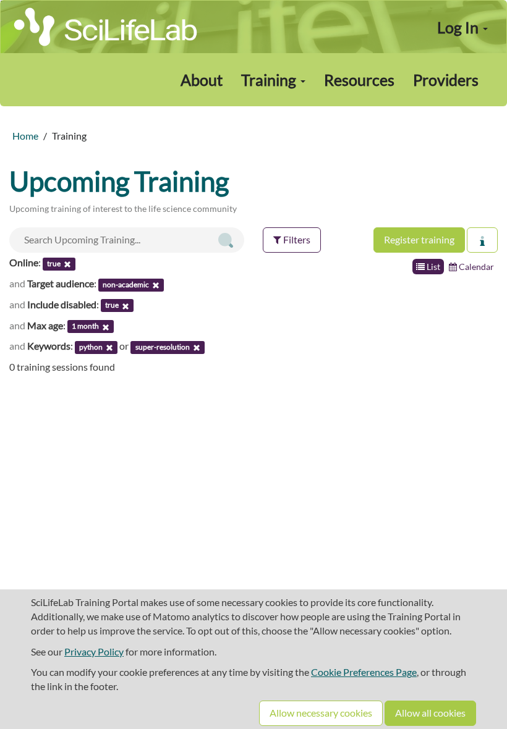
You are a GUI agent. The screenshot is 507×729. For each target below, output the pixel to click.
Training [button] (270, 79)
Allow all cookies (430, 712)
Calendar (475, 266)
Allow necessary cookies (321, 712)
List (432, 266)
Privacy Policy (94, 651)
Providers (446, 79)
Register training (419, 239)
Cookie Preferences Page (364, 672)
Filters (295, 239)
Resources (359, 79)
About (202, 79)
